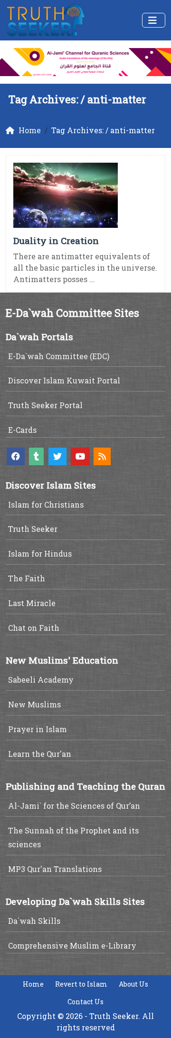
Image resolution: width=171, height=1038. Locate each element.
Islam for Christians (46, 504)
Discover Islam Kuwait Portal (64, 380)
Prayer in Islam (37, 729)
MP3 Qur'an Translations (55, 869)
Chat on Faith (33, 628)
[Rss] (102, 456)
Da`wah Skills (34, 921)
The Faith (26, 578)
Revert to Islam (81, 984)
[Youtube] (80, 456)
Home (33, 984)
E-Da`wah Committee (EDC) (58, 356)
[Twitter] (57, 456)
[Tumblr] (36, 456)
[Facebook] (16, 456)
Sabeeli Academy (41, 680)
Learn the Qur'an (39, 754)
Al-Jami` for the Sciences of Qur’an (74, 806)
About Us (133, 984)
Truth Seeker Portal (45, 405)
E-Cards (22, 430)
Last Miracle (32, 603)
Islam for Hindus (40, 553)
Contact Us (85, 1001)
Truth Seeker (32, 529)
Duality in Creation (56, 240)
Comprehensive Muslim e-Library (72, 945)
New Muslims (34, 704)
